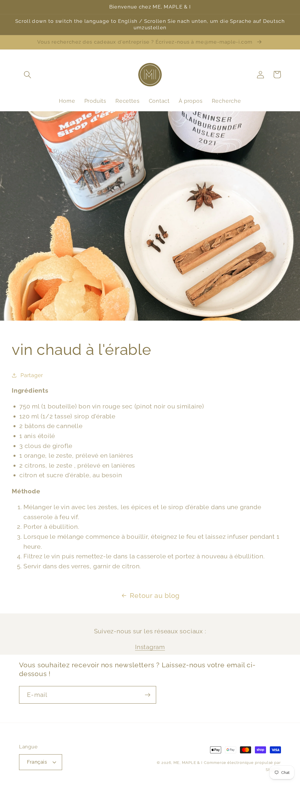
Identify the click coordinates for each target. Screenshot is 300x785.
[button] (27, 74)
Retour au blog (155, 595)
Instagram (150, 647)
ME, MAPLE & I (187, 762)
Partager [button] (32, 375)
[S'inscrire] (147, 695)
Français (37, 762)
